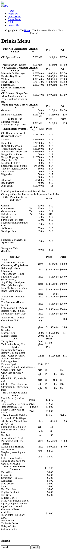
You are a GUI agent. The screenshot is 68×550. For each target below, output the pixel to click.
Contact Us (13, 25)
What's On (13, 13)
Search (35, 547)
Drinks (11, 22)
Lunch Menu (14, 16)
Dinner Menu (14, 19)
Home (11, 10)
